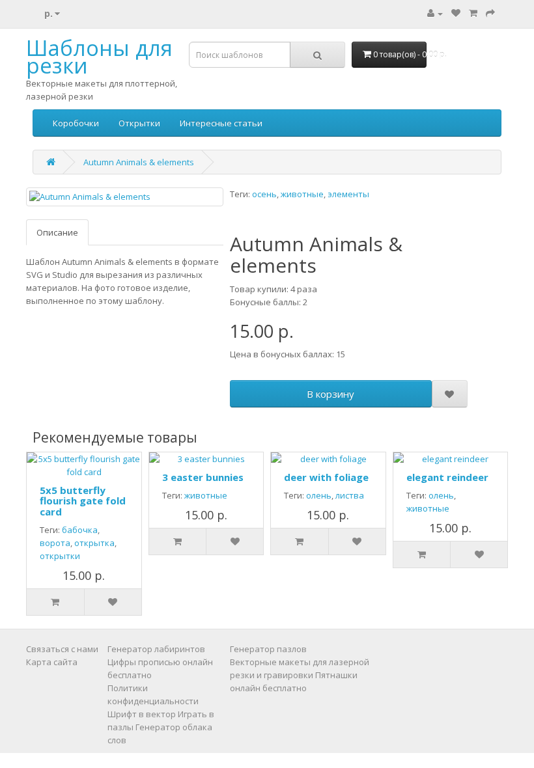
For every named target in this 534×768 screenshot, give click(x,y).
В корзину (330, 393)
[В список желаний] (450, 393)
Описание (57, 232)
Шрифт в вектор (141, 714)
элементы (348, 194)
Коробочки (76, 123)
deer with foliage (326, 477)
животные (302, 194)
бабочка (80, 530)
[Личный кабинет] (435, 13)
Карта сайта (51, 662)
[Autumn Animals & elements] (124, 196)
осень (264, 194)
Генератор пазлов (268, 649)
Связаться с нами (62, 649)
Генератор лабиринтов (156, 649)
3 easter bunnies (203, 477)
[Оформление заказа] (490, 13)
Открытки (139, 123)
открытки (60, 556)
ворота (55, 543)
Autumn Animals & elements (138, 162)
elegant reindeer (447, 477)
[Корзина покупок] (473, 13)
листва (349, 495)
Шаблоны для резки (99, 56)
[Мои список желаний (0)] (455, 13)
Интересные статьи (221, 123)
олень (318, 495)
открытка (94, 543)
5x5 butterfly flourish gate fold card (83, 501)
